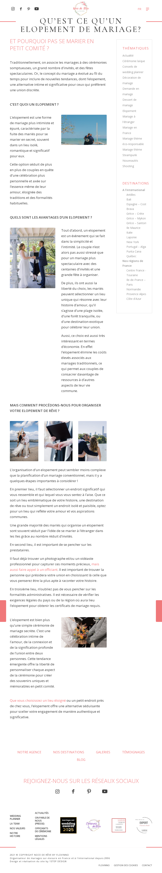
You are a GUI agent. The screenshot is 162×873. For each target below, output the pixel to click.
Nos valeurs (17, 828)
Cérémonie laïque (133, 61)
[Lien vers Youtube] (37, 9)
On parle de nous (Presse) (42, 820)
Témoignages (133, 752)
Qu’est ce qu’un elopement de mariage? (81, 25)
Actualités (42, 813)
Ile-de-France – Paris (136, 282)
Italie (129, 232)
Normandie (133, 289)
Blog (81, 759)
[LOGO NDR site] (81, 9)
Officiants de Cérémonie (43, 830)
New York (132, 242)
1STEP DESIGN (58, 861)
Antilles (131, 195)
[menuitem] (134, 9)
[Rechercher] (134, 9)
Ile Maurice (133, 228)
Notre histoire (15, 834)
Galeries (103, 752)
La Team (15, 823)
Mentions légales (41, 837)
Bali (128, 199)
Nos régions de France (132, 263)
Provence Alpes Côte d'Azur (136, 296)
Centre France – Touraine (136, 272)
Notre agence (29, 752)
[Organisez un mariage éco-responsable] (159, 611)
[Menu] (148, 9)
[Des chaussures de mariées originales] (3, 611)
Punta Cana (133, 251)
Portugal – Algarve (138, 247)
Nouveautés (130, 160)
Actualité (128, 55)
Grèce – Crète (135, 213)
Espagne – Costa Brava (137, 206)
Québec (131, 256)
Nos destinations (68, 752)
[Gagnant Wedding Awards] (68, 826)
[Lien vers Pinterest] (29, 9)
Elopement (129, 111)
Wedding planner (15, 817)
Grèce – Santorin (137, 223)
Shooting (128, 166)
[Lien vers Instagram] (13, 9)
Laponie (131, 237)
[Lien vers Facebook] (21, 9)
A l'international (133, 190)
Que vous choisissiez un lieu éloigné (38, 700)
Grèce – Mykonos (137, 218)
